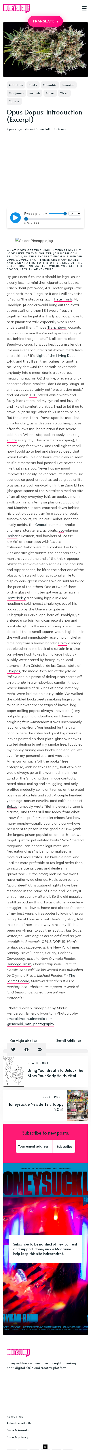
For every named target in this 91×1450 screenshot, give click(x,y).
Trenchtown (57, 327)
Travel (50, 93)
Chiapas (13, 671)
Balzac (12, 806)
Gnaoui (41, 524)
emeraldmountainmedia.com (30, 1018)
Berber (12, 536)
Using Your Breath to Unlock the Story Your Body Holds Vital (55, 1072)
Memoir (34, 93)
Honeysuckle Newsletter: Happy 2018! (35, 1106)
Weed (64, 93)
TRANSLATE (45, 21)
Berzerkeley (16, 598)
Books (33, 85)
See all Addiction (68, 1040)
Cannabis (50, 85)
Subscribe (64, 1146)
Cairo (62, 643)
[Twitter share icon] (13, 1049)
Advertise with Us (19, 1423)
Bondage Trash (19, 964)
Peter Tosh (63, 299)
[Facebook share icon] (26, 1049)
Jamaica (68, 85)
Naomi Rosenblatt (39, 129)
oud (61, 530)
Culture (14, 101)
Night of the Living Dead (56, 355)
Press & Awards (17, 1430)
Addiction (16, 85)
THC (33, 395)
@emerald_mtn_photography (30, 1024)
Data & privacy (17, 1437)
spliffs (12, 440)
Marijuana (16, 93)
